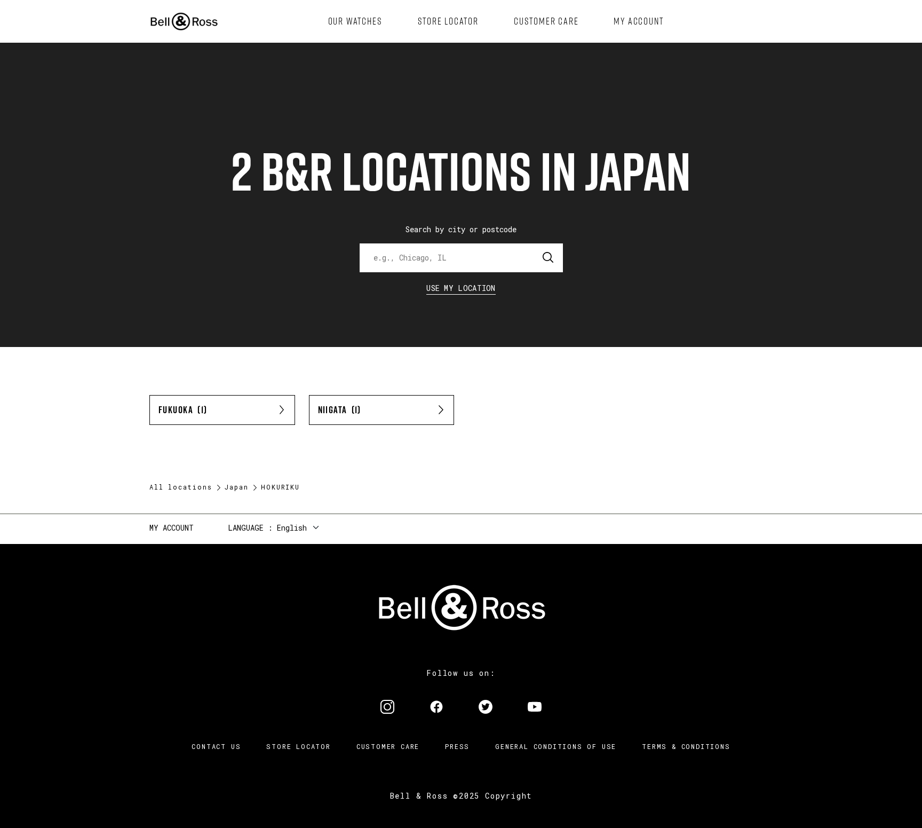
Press (457, 746)
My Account (171, 528)
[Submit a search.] (548, 257)
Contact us (216, 746)
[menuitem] (355, 21)
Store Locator (298, 746)
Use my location (461, 288)
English (292, 528)
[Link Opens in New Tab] (387, 708)
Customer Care (387, 746)
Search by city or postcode (461, 229)
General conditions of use (555, 746)
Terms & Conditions (686, 746)
